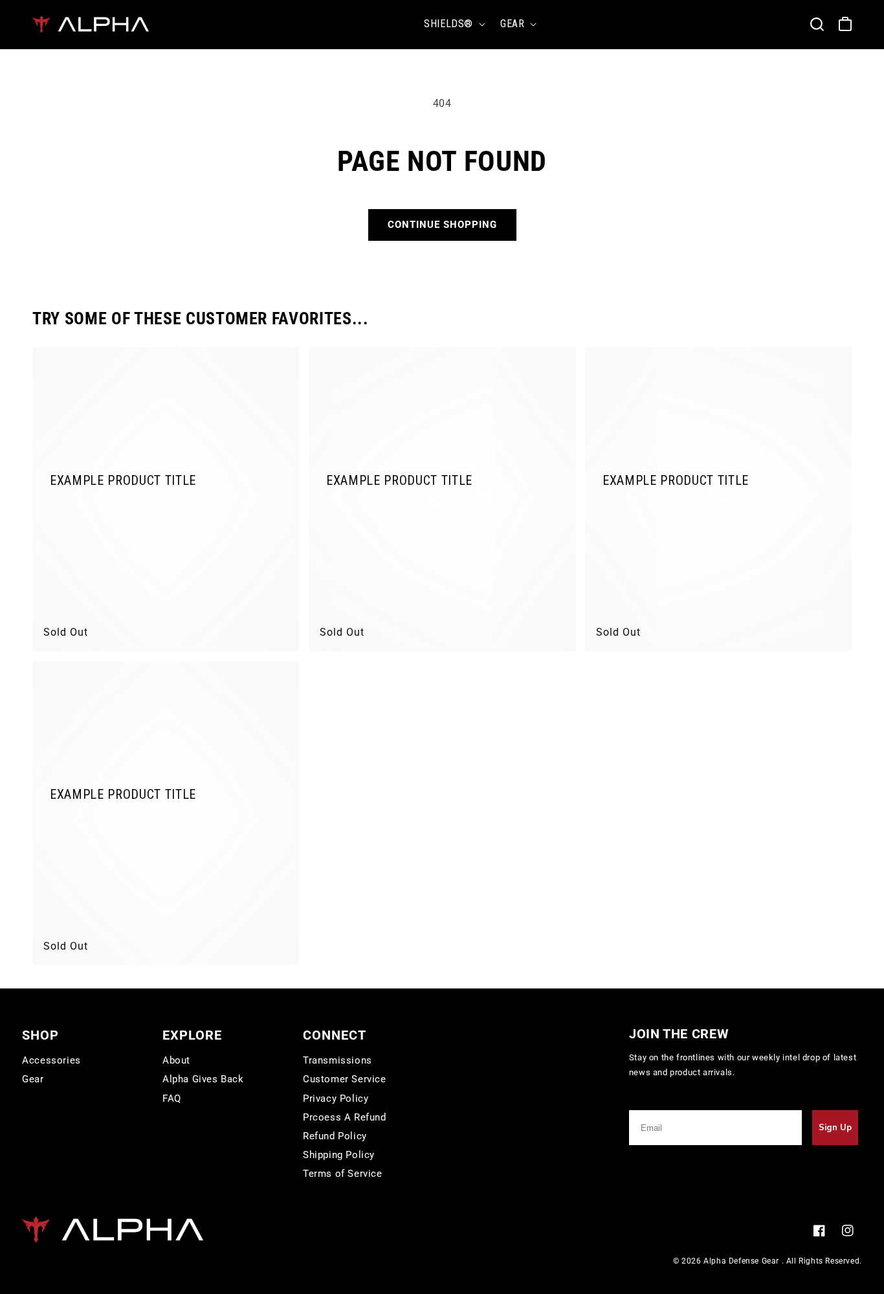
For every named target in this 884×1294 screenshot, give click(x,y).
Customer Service (344, 1079)
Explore (192, 1035)
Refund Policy (335, 1136)
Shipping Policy (339, 1155)
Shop (40, 1035)
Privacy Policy (335, 1098)
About (176, 1060)
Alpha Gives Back (203, 1079)
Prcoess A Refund (344, 1117)
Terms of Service (342, 1173)
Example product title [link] (123, 481)
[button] (452, 24)
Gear (32, 1079)
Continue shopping (442, 224)
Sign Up (835, 1127)
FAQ (171, 1098)
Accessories (51, 1060)
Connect (334, 1035)
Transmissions (337, 1060)
